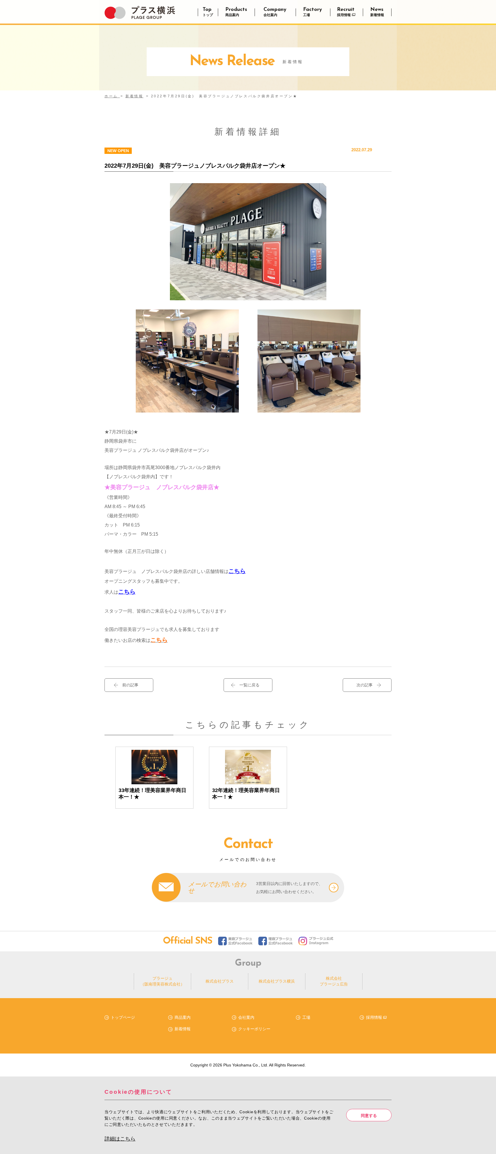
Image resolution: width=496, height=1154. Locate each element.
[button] (248, 685)
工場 (306, 1017)
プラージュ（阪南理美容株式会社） (162, 981)
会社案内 (246, 1017)
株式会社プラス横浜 (277, 981)
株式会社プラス (220, 981)
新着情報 (183, 1029)
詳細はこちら (119, 1139)
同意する (369, 1115)
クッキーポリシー (254, 1029)
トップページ (123, 1017)
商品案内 (183, 1017)
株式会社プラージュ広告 (334, 981)
